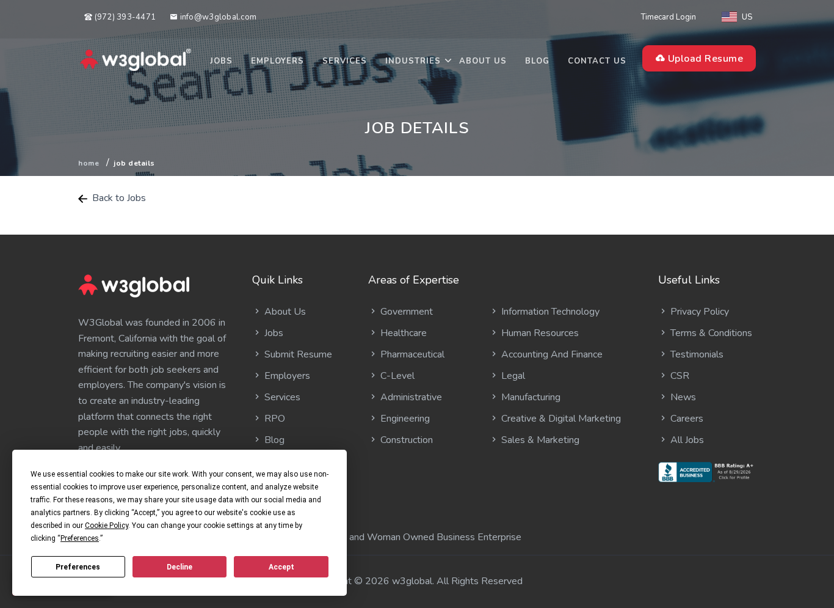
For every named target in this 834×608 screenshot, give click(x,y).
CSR (678, 376)
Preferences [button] (79, 538)
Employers (277, 61)
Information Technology (549, 311)
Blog (537, 61)
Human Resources (539, 333)
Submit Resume (297, 354)
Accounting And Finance (551, 354)
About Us (483, 61)
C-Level (396, 376)
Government (405, 311)
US (747, 17)
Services (344, 61)
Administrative (410, 397)
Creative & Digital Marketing (560, 418)
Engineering (404, 418)
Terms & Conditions (710, 333)
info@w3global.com (217, 17)
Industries (413, 61)
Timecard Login (668, 17)
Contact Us (597, 61)
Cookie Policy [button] (106, 525)
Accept (281, 567)
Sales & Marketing (539, 440)
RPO (273, 418)
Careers (685, 418)
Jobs (221, 61)
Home (88, 163)
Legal (512, 376)
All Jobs (686, 440)
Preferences (78, 567)
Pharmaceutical (411, 354)
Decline (179, 567)
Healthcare (402, 333)
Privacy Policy (698, 311)
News (682, 397)
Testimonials (695, 354)
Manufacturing (529, 397)
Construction (405, 440)
